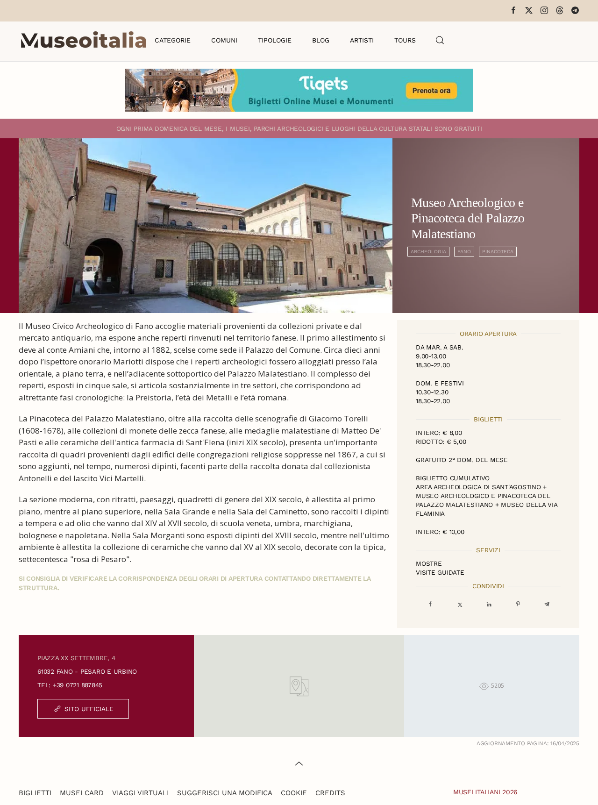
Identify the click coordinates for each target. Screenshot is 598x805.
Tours (405, 40)
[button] (440, 40)
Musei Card (82, 793)
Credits (330, 793)
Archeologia (428, 252)
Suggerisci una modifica (224, 793)
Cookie (294, 793)
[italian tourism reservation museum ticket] (299, 90)
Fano (464, 252)
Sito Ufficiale (89, 708)
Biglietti (35, 793)
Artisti (362, 40)
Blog (320, 40)
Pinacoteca (497, 252)
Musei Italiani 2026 (485, 792)
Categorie (173, 40)
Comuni (224, 40)
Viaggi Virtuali (140, 793)
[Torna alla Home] (84, 40)
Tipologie (275, 40)
